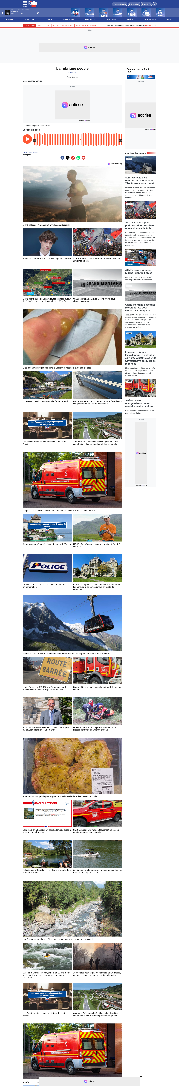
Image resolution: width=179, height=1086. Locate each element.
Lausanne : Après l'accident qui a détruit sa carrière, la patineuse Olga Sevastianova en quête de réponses (140, 358)
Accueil (9, 19)
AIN (48, 25)
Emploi (170, 19)
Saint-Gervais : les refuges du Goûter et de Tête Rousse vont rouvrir (140, 180)
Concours (111, 19)
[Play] (3, 13)
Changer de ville (150, 25)
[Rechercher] (154, 4)
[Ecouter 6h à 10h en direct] (141, 77)
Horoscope (150, 19)
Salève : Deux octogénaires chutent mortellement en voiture (139, 403)
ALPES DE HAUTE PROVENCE (86, 25)
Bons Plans (30, 19)
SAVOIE (40, 25)
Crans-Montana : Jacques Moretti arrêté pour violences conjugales (140, 307)
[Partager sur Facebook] (61, 159)
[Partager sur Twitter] (67, 159)
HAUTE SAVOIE (29, 25)
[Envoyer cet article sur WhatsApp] (77, 159)
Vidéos (130, 19)
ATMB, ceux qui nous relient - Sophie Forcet (138, 271)
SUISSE (55, 25)
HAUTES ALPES (67, 25)
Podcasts (90, 19)
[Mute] (37, 12)
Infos (49, 19)
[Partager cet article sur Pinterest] (72, 159)
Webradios (68, 19)
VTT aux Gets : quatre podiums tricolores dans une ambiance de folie (139, 225)
